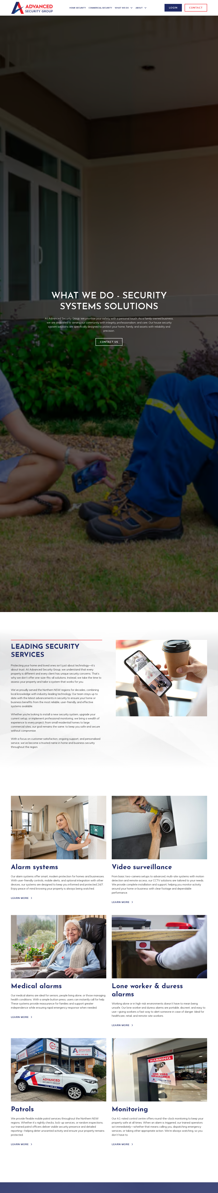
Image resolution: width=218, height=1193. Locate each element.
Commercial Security (100, 8)
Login (173, 7)
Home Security (77, 8)
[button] (123, 7)
